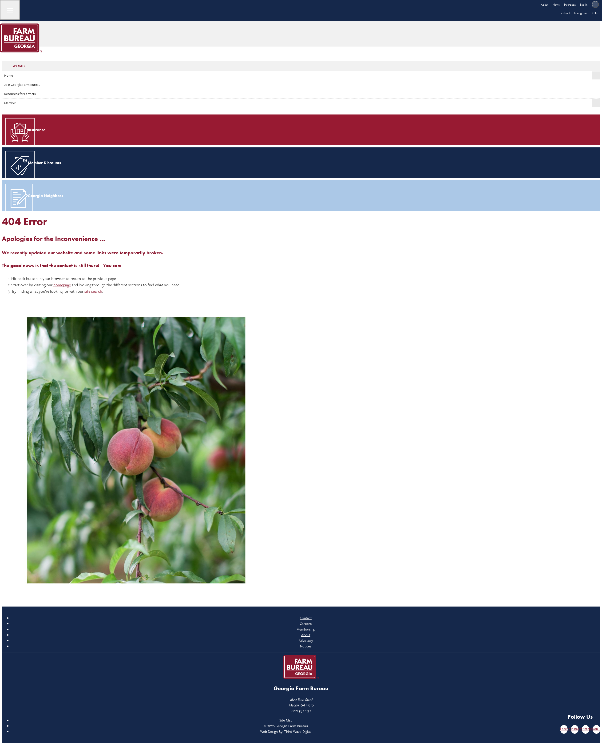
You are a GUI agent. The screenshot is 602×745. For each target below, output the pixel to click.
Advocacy (306, 640)
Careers (306, 623)
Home (8, 75)
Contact (306, 617)
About (544, 5)
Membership (306, 629)
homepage (62, 285)
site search (93, 291)
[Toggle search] (595, 4)
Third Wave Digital (297, 731)
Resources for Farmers (20, 93)
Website (18, 66)
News (556, 5)
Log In (583, 5)
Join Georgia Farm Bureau (22, 84)
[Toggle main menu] (10, 10)
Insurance (570, 5)
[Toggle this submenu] (596, 75)
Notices (305, 646)
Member (10, 102)
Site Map (285, 720)
